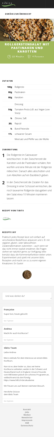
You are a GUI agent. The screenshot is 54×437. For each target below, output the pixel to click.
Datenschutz (27, 425)
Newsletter (27, 417)
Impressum (27, 420)
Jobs (27, 412)
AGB (27, 423)
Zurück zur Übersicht (18, 14)
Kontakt (27, 409)
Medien (27, 415)
